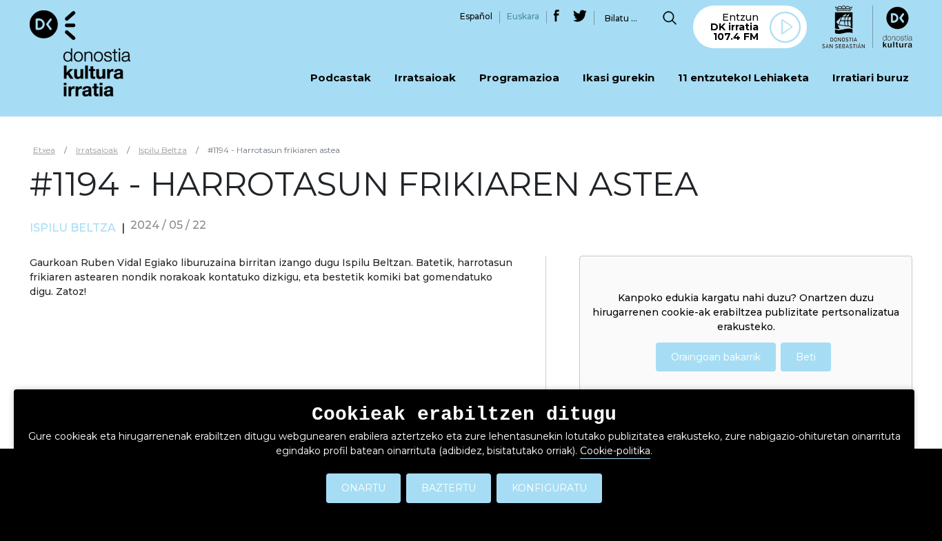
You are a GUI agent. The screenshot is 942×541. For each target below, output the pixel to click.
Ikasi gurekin (618, 78)
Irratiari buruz (870, 78)
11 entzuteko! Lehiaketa (743, 78)
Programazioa (519, 78)
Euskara (523, 16)
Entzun (734, 27)
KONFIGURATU (549, 488)
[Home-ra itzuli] (80, 53)
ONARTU (363, 488)
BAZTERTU (448, 488)
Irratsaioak (425, 78)
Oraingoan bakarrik (716, 357)
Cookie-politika (615, 451)
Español (476, 16)
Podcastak (340, 78)
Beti (806, 357)
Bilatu (670, 18)
